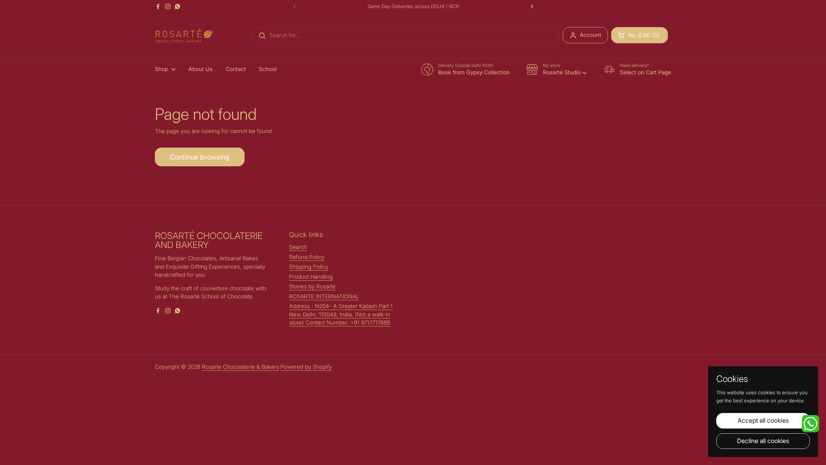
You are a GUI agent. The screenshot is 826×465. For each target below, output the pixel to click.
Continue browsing (199, 157)
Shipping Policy (308, 267)
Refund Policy (306, 257)
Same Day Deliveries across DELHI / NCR (413, 6)
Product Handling (311, 277)
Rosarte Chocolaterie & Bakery (240, 367)
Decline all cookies (763, 441)
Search (298, 247)
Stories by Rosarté (312, 286)
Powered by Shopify (306, 367)
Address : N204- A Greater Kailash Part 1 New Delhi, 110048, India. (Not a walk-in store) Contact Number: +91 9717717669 (341, 314)
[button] (639, 35)
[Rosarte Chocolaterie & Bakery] (184, 35)
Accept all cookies (763, 420)
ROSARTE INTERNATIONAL (324, 296)
